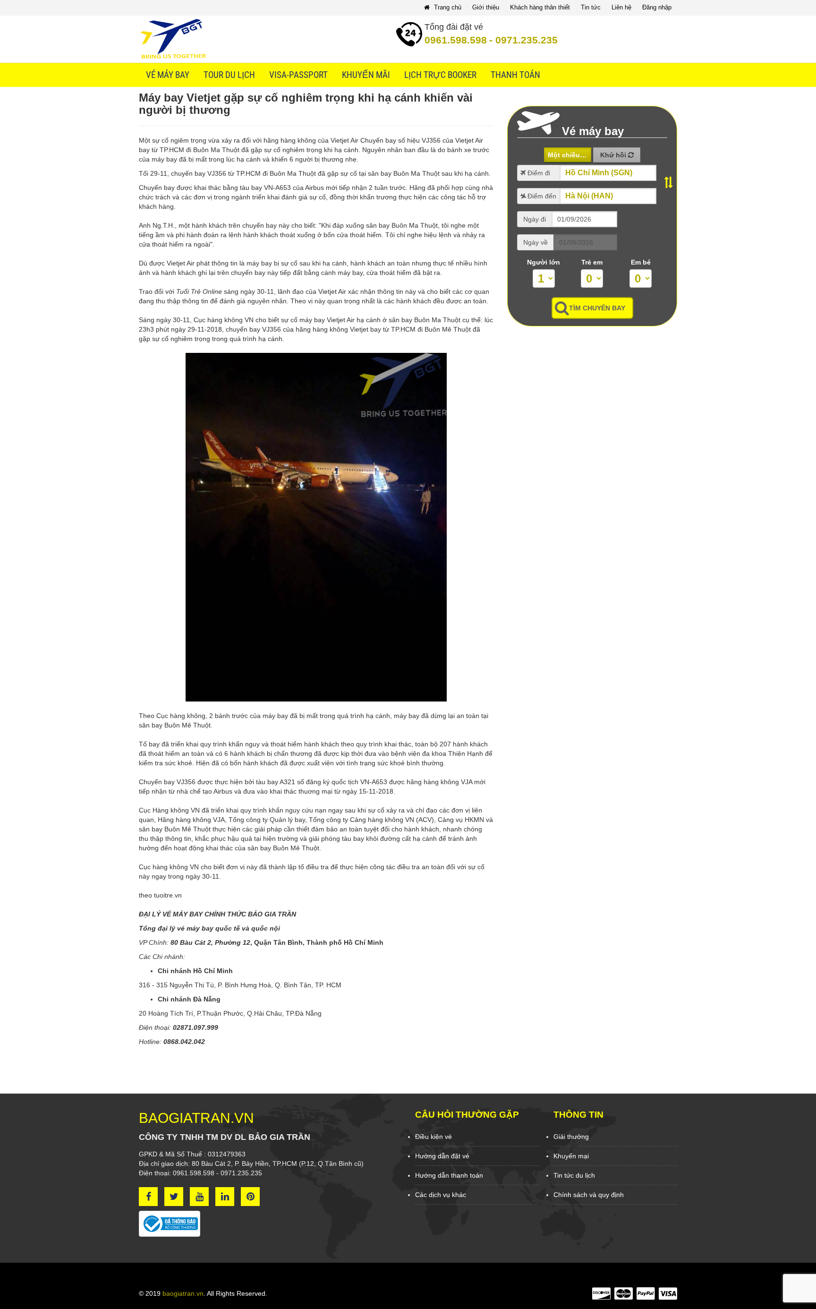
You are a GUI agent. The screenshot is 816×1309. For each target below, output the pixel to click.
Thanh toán (515, 75)
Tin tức (591, 7)
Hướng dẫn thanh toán (449, 1175)
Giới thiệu (485, 7)
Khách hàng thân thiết (540, 7)
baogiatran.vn (183, 1293)
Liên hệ (621, 7)
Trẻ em (592, 262)
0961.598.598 (456, 40)
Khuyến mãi (366, 75)
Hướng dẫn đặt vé (442, 1156)
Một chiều (565, 155)
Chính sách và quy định (588, 1194)
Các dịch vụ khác (440, 1194)
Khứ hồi (614, 155)
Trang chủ (446, 7)
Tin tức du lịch (574, 1175)
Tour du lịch (229, 75)
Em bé (641, 262)
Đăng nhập (657, 7)
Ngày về (535, 242)
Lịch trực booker (440, 75)
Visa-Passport (298, 75)
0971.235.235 (523, 40)
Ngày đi (534, 219)
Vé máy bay (167, 75)
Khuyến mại (571, 1156)
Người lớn (543, 262)
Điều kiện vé (433, 1136)
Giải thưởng (571, 1136)
